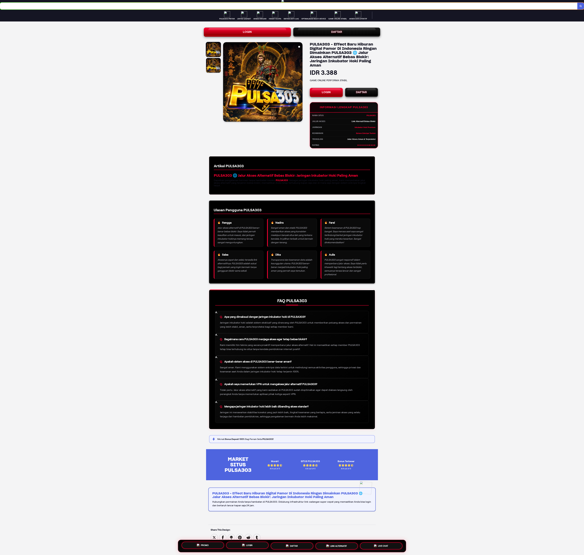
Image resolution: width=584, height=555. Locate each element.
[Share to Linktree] (231, 537)
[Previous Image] (225, 82)
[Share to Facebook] (222, 537)
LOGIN (247, 31)
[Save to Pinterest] (239, 537)
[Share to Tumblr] (257, 537)
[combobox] (288, 6)
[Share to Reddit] (248, 537)
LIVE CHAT (383, 545)
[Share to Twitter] (214, 537)
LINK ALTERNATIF (338, 546)
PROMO (205, 545)
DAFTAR (336, 31)
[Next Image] (300, 82)
